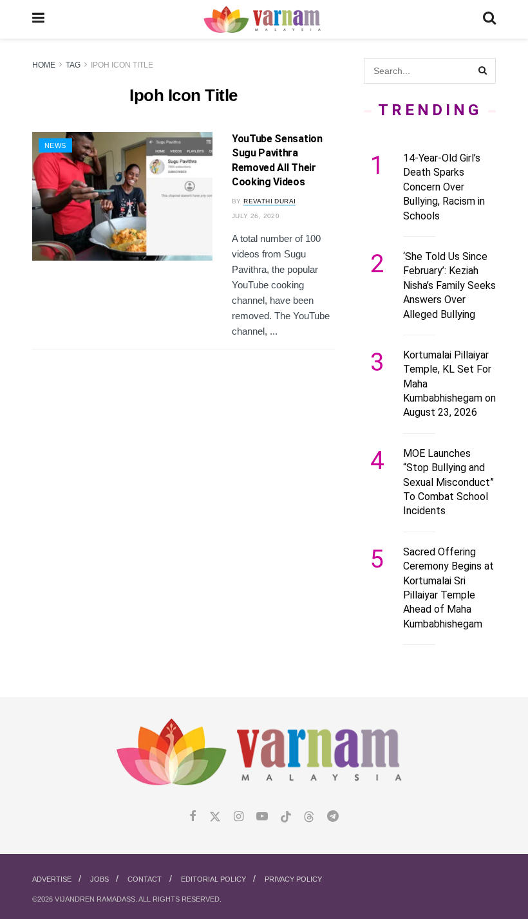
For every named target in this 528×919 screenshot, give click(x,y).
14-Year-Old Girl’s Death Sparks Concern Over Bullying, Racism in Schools (444, 187)
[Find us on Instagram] (238, 817)
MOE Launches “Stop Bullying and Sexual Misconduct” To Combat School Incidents (448, 482)
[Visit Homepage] (263, 19)
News (55, 145)
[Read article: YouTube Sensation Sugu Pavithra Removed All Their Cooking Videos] (122, 196)
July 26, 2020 (255, 215)
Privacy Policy (293, 879)
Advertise (51, 879)
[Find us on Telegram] (333, 817)
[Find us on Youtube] (262, 817)
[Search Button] (489, 19)
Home (43, 65)
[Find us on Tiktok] (286, 817)
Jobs (99, 879)
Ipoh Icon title (122, 65)
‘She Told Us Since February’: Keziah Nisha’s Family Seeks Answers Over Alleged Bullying (449, 285)
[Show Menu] (38, 19)
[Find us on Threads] (309, 817)
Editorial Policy (213, 879)
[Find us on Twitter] (215, 817)
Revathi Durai (269, 201)
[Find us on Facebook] (192, 817)
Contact (144, 879)
